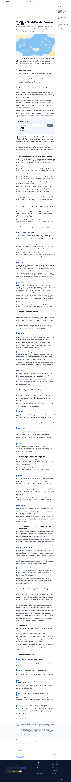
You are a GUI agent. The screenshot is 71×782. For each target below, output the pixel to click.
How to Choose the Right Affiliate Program (62, 12)
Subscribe (50, 125)
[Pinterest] (64, 779)
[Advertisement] (35, 12)
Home (38, 764)
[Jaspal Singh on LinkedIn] (29, 734)
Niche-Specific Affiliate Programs (62, 18)
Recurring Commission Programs (62, 20)
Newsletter (49, 1)
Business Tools (39, 1)
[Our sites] (12, 1)
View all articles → (24, 734)
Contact (38, 774)
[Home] (23, 2)
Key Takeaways (61, 7)
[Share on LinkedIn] (25, 718)
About (38, 771)
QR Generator (54, 770)
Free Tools (38, 767)
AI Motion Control (55, 767)
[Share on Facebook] (23, 718)
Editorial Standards (40, 773)
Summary (59, 26)
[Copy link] (28, 718)
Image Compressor (55, 768)
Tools (30, 1)
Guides (33, 1)
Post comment (20, 756)
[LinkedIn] (61, 779)
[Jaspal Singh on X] (28, 734)
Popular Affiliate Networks (62, 16)
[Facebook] (59, 779)
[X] (58, 779)
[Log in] (64, 2)
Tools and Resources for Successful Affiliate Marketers (63, 23)
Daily (23, 127)
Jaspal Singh (18, 31)
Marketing (42, 31)
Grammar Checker (55, 764)
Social (26, 1)
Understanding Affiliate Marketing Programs (62, 10)
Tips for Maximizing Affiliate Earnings (63, 25)
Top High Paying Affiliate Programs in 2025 (62, 14)
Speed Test (54, 771)
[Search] (62, 2)
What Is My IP (54, 773)
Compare (38, 768)
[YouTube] (62, 779)
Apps (44, 1)
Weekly (26, 127)
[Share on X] (20, 718)
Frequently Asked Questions (63, 28)
